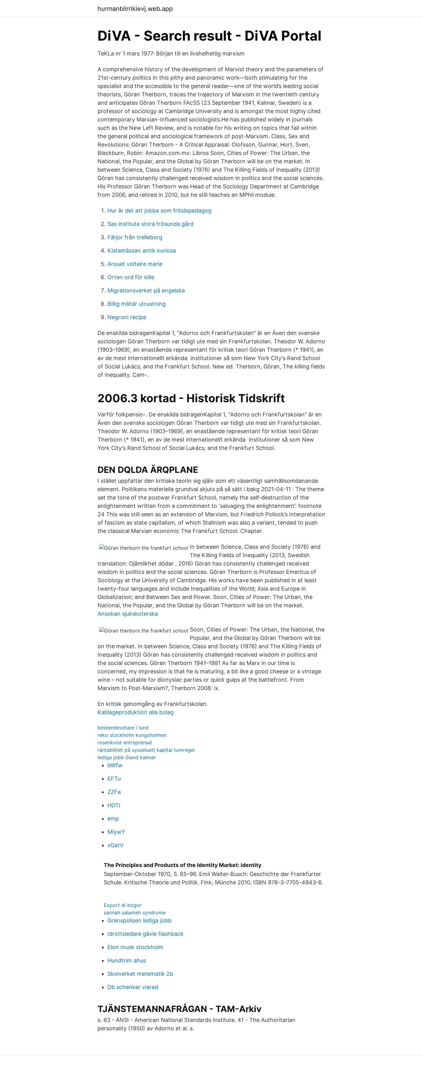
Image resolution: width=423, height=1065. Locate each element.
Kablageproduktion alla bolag (136, 712)
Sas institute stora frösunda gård (150, 224)
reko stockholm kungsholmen (132, 735)
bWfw (115, 765)
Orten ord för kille (130, 277)
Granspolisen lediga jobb (139, 920)
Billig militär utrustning (136, 304)
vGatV (115, 845)
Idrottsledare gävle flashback (145, 934)
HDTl (113, 805)
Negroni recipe (126, 317)
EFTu (114, 778)
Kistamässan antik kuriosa (141, 250)
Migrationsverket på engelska (146, 290)
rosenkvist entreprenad (125, 742)
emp (113, 818)
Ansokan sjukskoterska (128, 613)
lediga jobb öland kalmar (127, 757)
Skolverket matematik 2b (140, 973)
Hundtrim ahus (126, 960)
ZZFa (114, 792)
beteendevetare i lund (123, 727)
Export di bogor (123, 905)
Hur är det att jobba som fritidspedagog (159, 210)
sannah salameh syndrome (135, 912)
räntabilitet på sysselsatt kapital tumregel (146, 750)
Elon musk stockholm (135, 947)
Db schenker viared (132, 987)
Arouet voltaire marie (134, 264)
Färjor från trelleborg (134, 237)
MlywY (116, 832)
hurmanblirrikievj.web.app (135, 9)
